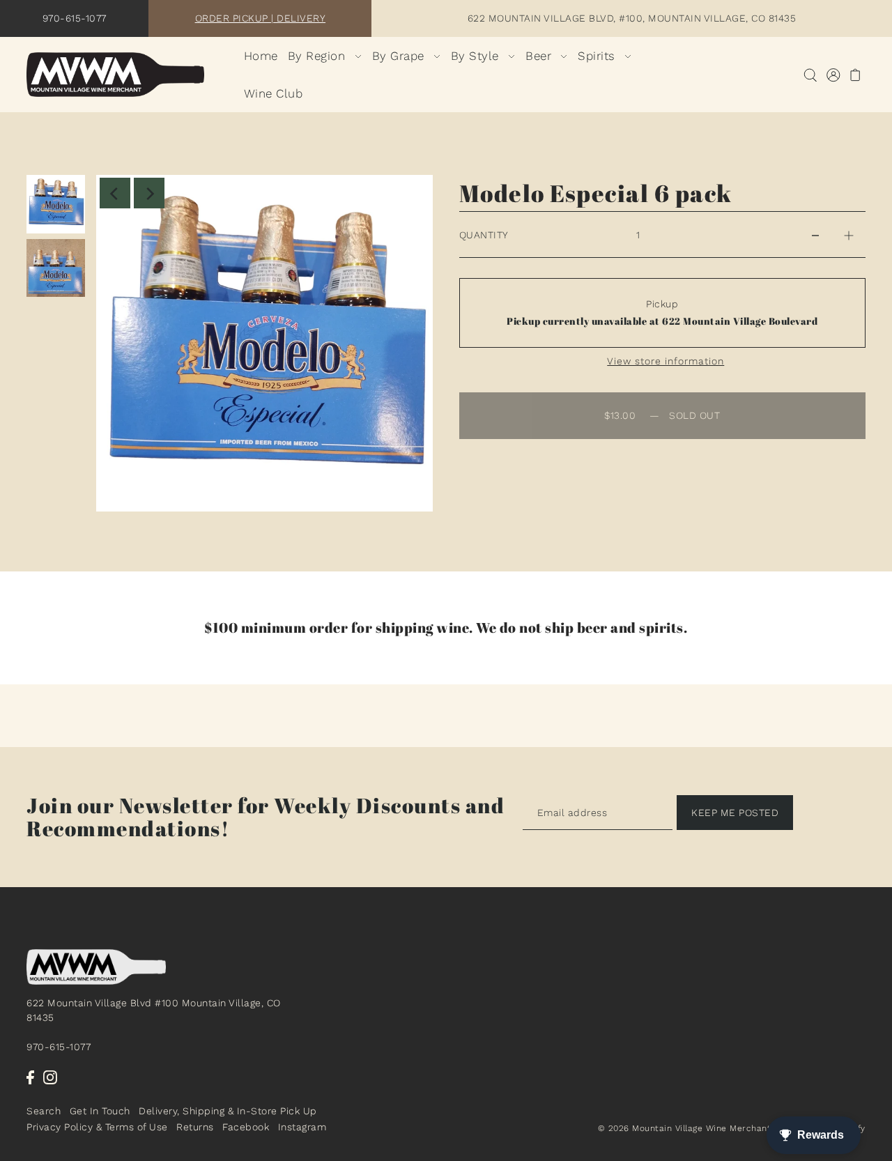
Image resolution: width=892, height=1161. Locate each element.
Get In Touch (100, 1111)
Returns (195, 1126)
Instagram (302, 1126)
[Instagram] (50, 1076)
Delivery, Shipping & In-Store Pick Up (228, 1111)
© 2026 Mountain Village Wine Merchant (684, 1128)
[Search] (810, 74)
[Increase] (849, 235)
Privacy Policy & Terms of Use (97, 1126)
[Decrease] (815, 235)
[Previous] (115, 193)
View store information (665, 361)
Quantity (484, 234)
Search (43, 1111)
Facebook (245, 1126)
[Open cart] (855, 74)
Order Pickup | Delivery (260, 18)
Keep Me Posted (734, 812)
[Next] (149, 193)
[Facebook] (30, 1076)
